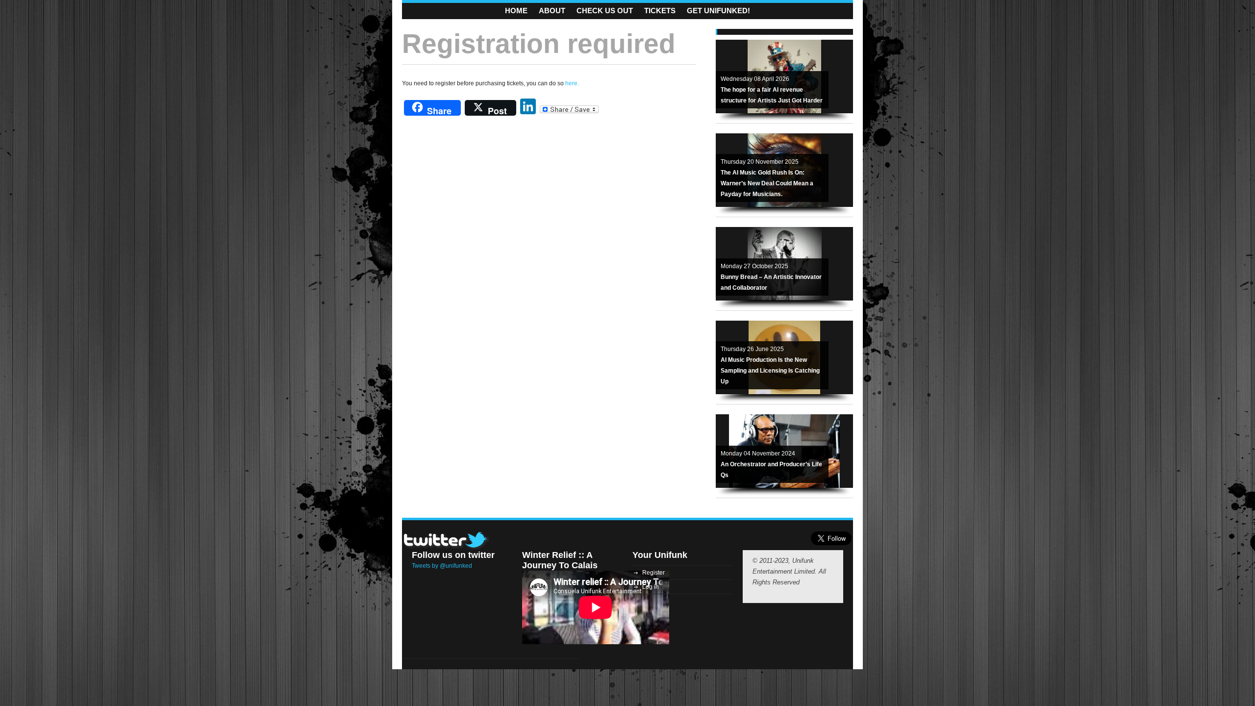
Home (516, 10)
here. (572, 83)
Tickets (660, 10)
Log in (650, 586)
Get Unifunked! (718, 10)
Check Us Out (605, 10)
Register (653, 572)
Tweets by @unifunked (442, 565)
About (552, 10)
